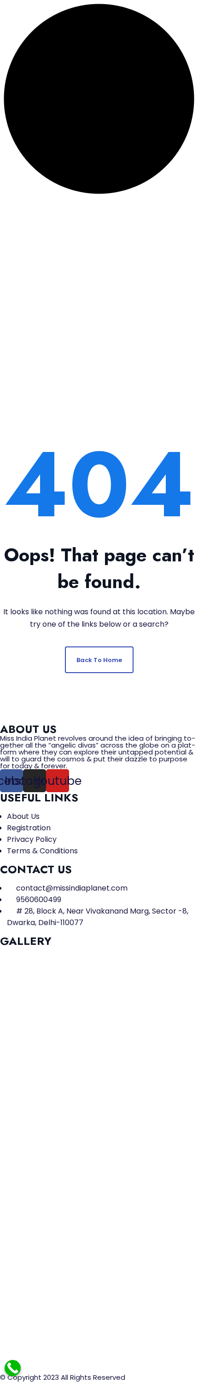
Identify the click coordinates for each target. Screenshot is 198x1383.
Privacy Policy (32, 839)
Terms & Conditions (42, 851)
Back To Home (99, 660)
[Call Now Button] (13, 1368)
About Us (23, 816)
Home (64, 301)
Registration (29, 828)
